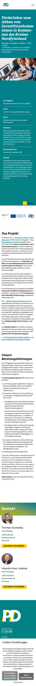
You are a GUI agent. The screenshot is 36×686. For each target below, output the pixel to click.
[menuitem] (3, 631)
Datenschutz (18, 682)
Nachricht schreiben (14, 546)
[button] (32, 5)
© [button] (11, 522)
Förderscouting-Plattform (15, 301)
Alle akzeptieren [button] (26, 676)
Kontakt (4, 637)
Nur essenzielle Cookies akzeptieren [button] (10, 675)
